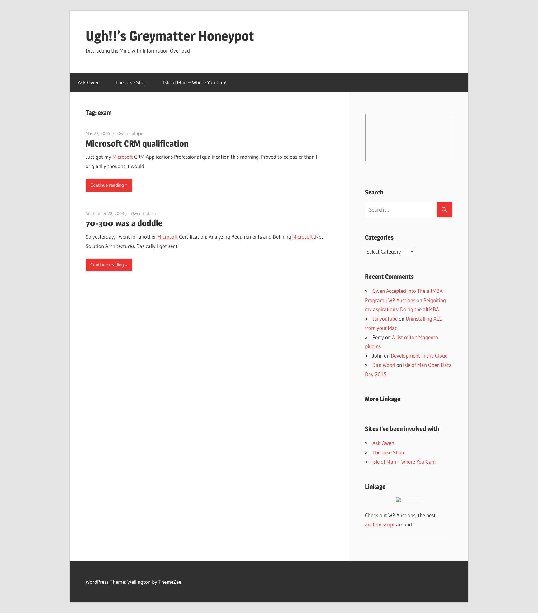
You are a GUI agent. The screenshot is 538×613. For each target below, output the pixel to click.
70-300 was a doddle (124, 223)
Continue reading (107, 185)
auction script (380, 524)
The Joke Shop (131, 82)
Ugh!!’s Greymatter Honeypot (170, 35)
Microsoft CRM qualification (137, 143)
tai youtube (385, 318)
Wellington (139, 581)
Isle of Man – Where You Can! (195, 82)
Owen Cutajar (130, 133)
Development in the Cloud (419, 355)
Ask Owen (89, 82)
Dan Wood (383, 365)
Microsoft (122, 156)
